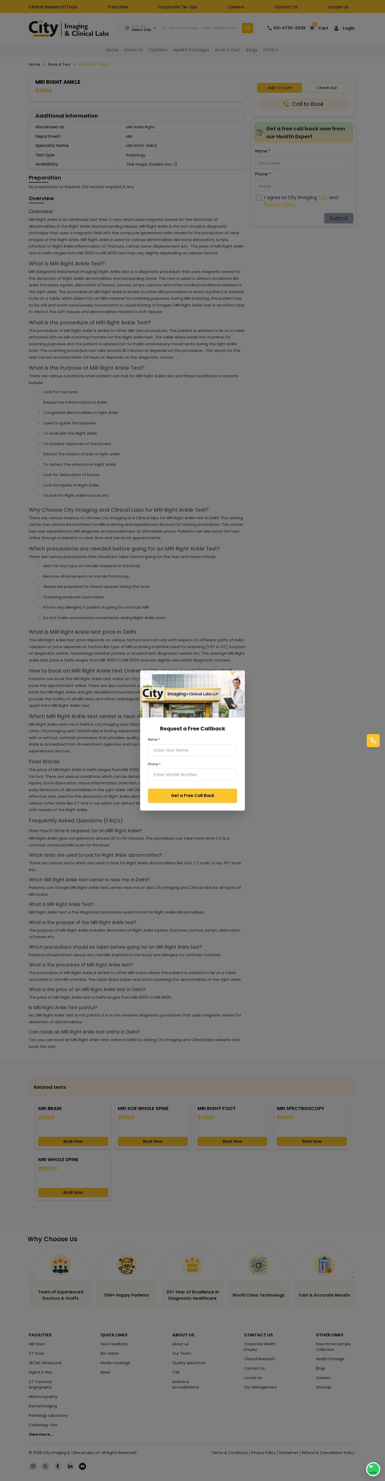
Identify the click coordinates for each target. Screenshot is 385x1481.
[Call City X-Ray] (373, 740)
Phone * (154, 764)
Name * (154, 739)
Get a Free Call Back (192, 796)
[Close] (238, 677)
